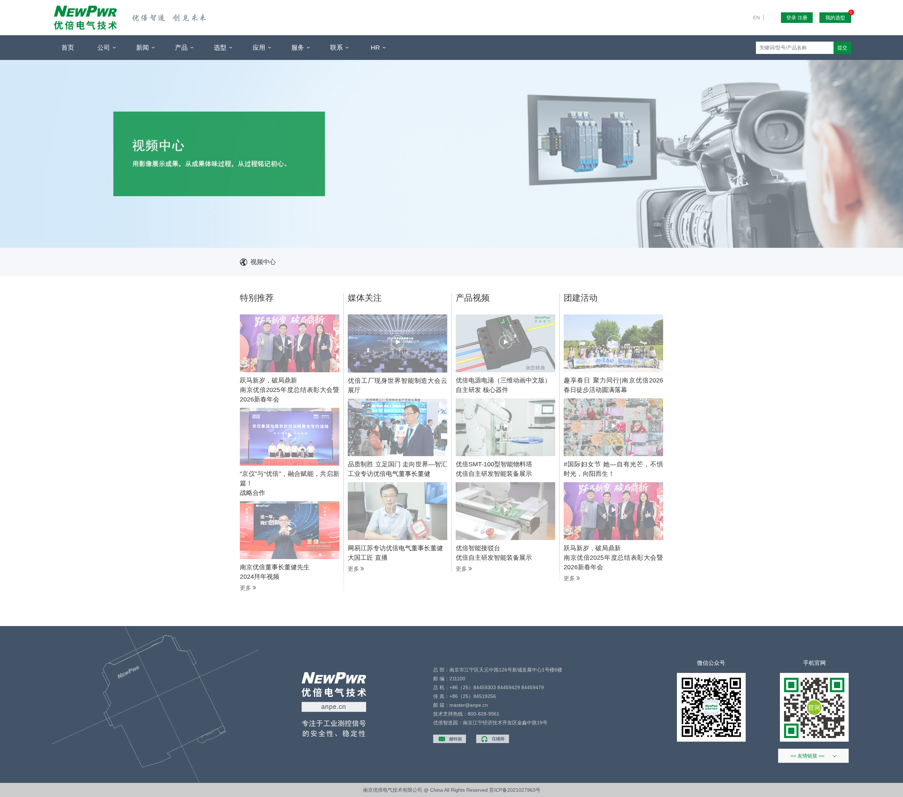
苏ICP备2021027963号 (514, 790)
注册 (802, 17)
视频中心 (263, 261)
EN (759, 3)
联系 (337, 47)
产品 (182, 47)
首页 (67, 47)
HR (376, 47)
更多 (246, 588)
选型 (221, 47)
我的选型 (838, 16)
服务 (298, 47)
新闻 (143, 47)
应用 (260, 47)
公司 (104, 47)
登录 (791, 17)
